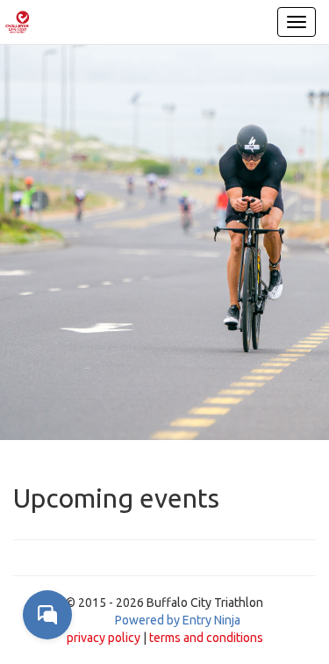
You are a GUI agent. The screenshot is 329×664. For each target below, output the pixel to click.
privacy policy (103, 638)
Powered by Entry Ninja (177, 620)
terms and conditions (206, 638)
